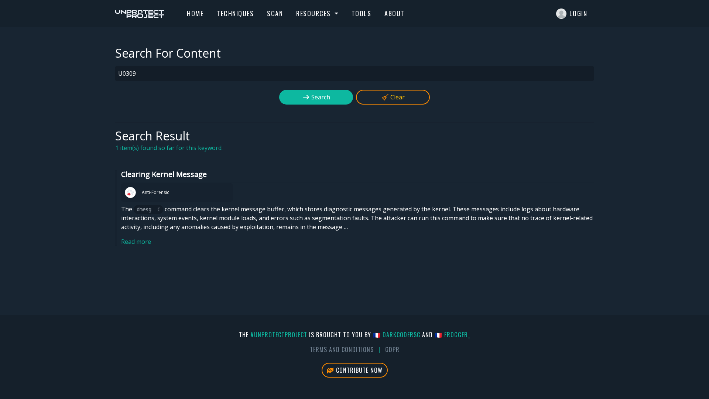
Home (195, 13)
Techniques (235, 13)
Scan (275, 13)
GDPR (392, 349)
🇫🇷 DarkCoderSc (396, 334)
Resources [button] (314, 13)
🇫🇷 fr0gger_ (452, 334)
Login (578, 13)
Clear (397, 97)
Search (320, 97)
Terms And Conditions (342, 349)
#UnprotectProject (278, 334)
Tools (361, 13)
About (394, 13)
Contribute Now (358, 370)
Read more (136, 242)
